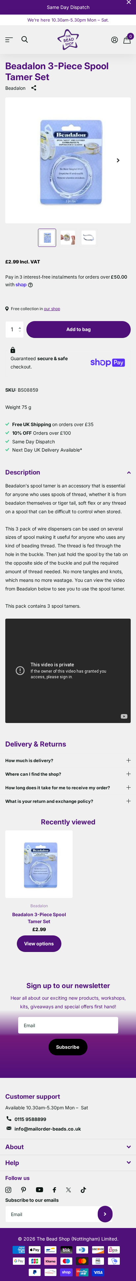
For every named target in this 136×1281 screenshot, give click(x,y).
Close (128, 2)
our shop (52, 308)
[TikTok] (83, 1190)
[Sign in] (114, 40)
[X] (68, 1190)
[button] (21, 323)
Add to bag (78, 329)
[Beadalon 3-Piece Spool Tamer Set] (39, 864)
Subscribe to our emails (32, 1200)
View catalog (10, 39)
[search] (24, 39)
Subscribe (68, 1047)
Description (22, 472)
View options (39, 943)
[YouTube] (39, 1189)
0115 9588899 (30, 1119)
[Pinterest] (23, 1190)
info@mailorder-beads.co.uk (48, 1129)
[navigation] (47, 238)
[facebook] (54, 1190)
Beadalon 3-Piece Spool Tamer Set (39, 918)
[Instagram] (8, 1190)
